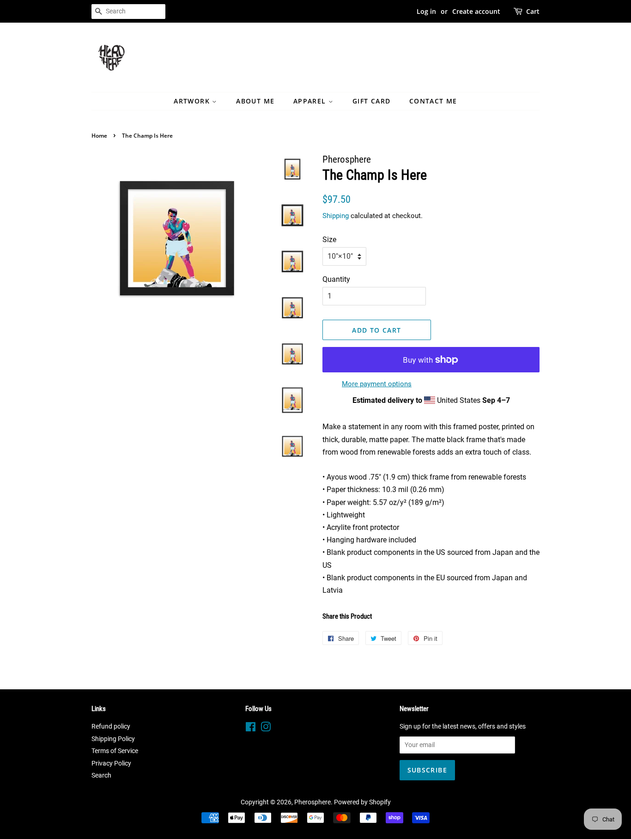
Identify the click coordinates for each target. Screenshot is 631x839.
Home (99, 136)
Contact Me (433, 101)
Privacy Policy (111, 763)
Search (101, 775)
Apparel (310, 101)
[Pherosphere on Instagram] (266, 728)
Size (329, 239)
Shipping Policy (113, 738)
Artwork (193, 101)
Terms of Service (114, 750)
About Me (255, 101)
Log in (426, 11)
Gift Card (371, 101)
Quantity (336, 279)
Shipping (335, 216)
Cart (533, 11)
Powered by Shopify (362, 802)
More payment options (377, 384)
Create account (476, 11)
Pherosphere (312, 802)
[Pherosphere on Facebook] (250, 728)
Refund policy (110, 726)
